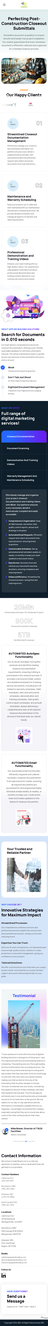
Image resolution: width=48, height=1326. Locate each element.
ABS (42, 1323)
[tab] (24, 437)
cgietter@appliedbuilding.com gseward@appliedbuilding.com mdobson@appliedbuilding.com (14, 1260)
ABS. (19, 1323)
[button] (14, 1141)
